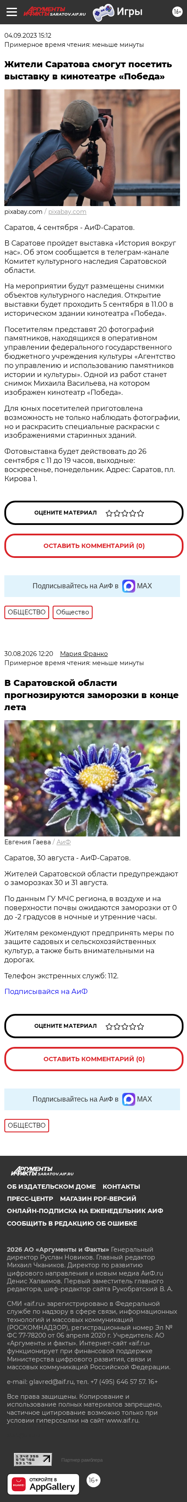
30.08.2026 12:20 (28, 654)
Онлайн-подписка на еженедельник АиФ (85, 1211)
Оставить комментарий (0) (94, 546)
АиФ (64, 842)
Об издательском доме (51, 1186)
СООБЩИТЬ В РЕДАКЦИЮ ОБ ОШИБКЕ (72, 1223)
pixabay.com (67, 212)
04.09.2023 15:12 (27, 35)
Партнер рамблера (82, 1460)
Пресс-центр (30, 1199)
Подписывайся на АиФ (46, 991)
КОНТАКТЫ (121, 1186)
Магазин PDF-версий (98, 1199)
